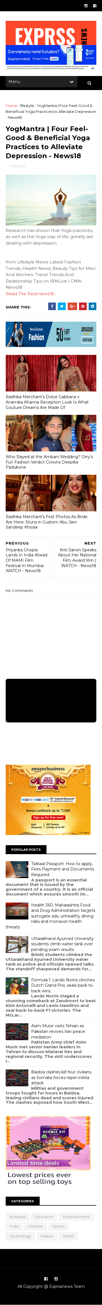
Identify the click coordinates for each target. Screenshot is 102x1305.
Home (11, 105)
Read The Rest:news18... (31, 293)
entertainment (76, 1216)
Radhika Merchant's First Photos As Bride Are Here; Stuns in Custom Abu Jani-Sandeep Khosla (47, 522)
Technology (20, 1236)
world (68, 1236)
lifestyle (27, 105)
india (14, 1226)
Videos (47, 1236)
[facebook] (94, 6)
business (18, 1216)
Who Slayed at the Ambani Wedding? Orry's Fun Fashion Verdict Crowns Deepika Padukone (49, 462)
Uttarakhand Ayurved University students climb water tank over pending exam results (62, 944)
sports (58, 1226)
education (44, 1216)
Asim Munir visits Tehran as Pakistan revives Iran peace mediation (58, 1031)
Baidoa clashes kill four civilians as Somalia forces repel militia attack (61, 1077)
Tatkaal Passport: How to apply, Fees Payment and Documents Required (62, 869)
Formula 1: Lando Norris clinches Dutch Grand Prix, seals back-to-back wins (63, 985)
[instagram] (86, 6)
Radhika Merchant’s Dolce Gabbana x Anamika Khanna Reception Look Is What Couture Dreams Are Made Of (47, 402)
